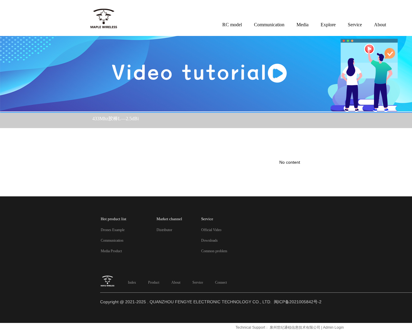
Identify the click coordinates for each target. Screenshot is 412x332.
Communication (112, 240)
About (175, 282)
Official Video (211, 230)
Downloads (209, 240)
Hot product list (113, 219)
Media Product (111, 251)
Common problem (214, 251)
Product (153, 282)
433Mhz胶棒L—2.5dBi (115, 118)
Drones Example (113, 230)
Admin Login (333, 327)
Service (197, 282)
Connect (221, 282)
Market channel (169, 219)
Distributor (164, 230)
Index (132, 282)
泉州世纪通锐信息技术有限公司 (295, 327)
